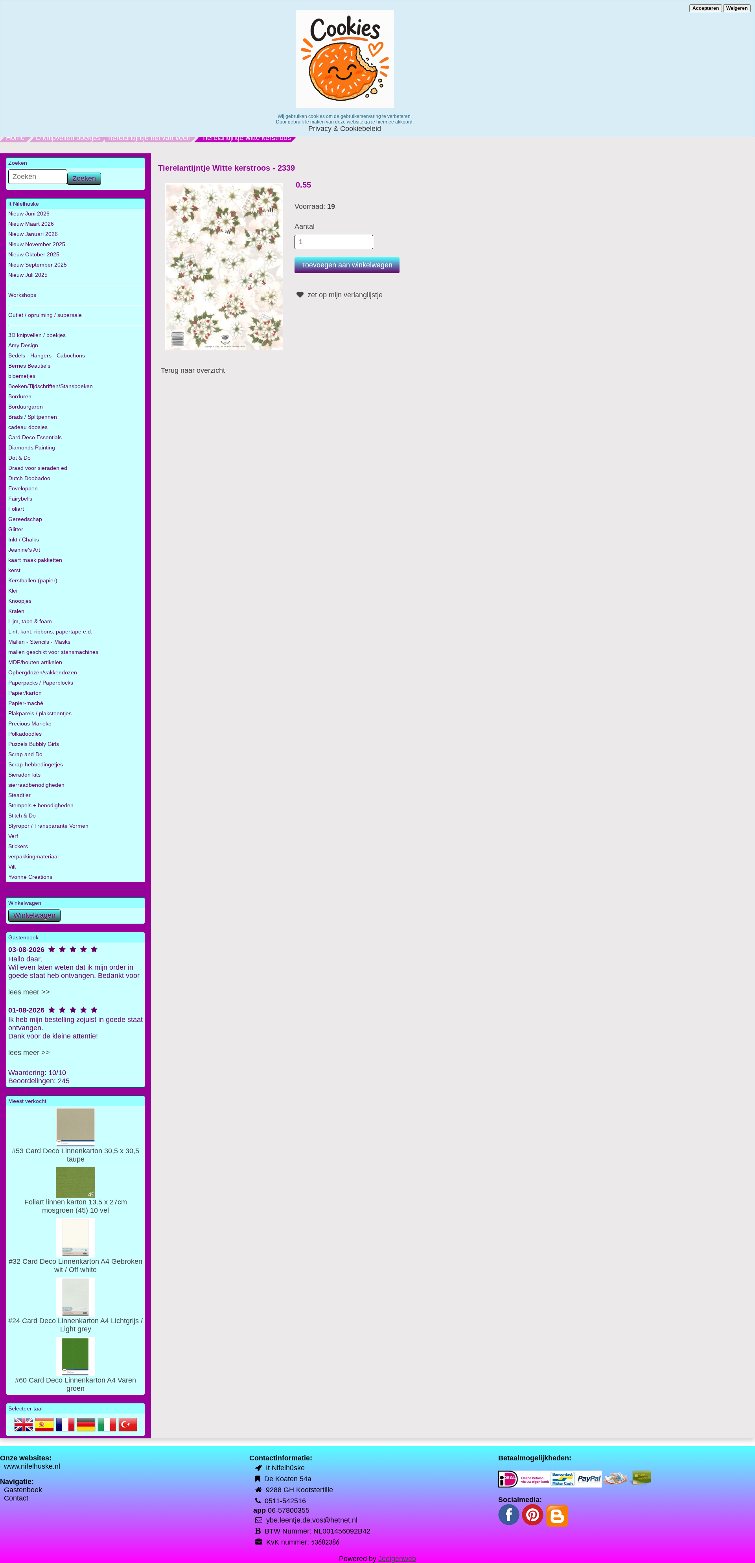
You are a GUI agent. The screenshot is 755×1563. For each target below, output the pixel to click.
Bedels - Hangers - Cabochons (46, 355)
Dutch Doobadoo (29, 478)
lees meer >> (29, 992)
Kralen (16, 611)
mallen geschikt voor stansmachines (53, 652)
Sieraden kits (24, 774)
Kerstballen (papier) (32, 580)
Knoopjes (19, 601)
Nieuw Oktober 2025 (33, 254)
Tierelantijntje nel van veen (149, 138)
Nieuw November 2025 (36, 244)
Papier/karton (25, 693)
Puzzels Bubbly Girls (33, 744)
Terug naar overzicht (193, 370)
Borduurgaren (25, 406)
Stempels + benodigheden (41, 805)
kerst (14, 570)
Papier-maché (25, 703)
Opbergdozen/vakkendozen (42, 672)
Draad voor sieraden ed (37, 468)
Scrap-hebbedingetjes (35, 764)
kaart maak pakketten (35, 560)
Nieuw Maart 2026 (31, 224)
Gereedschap (25, 519)
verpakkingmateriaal (33, 856)
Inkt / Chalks (23, 539)
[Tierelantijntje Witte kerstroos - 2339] (224, 266)
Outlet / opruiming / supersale (45, 315)
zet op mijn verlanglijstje (344, 295)
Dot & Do (19, 458)
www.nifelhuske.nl (32, 1466)
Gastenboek (23, 1490)
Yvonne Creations (30, 877)
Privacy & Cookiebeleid (344, 129)
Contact (16, 1498)
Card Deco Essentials (35, 437)
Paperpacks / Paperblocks (40, 682)
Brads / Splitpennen (32, 417)
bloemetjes (21, 376)
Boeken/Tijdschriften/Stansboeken (50, 386)
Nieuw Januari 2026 (33, 234)
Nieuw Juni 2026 (29, 213)
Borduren (19, 396)
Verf (13, 836)
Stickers (18, 846)
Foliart (16, 509)
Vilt (12, 866)
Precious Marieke (30, 723)
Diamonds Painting (31, 447)
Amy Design (23, 345)
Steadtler (19, 795)
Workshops (22, 295)
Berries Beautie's (29, 366)
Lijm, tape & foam (30, 621)
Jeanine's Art (24, 550)
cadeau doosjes (28, 427)
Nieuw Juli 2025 (28, 275)
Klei (12, 590)
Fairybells (20, 498)
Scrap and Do (25, 754)
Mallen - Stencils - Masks (39, 642)
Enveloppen (23, 488)
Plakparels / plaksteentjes (40, 713)
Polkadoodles (25, 734)
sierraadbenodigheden (36, 785)
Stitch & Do (22, 815)
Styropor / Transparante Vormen (48, 826)
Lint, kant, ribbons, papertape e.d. (50, 631)
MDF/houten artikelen (35, 662)
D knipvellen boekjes (68, 138)
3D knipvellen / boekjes (37, 335)
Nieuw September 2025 (37, 264)
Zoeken (84, 178)
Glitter (15, 529)
